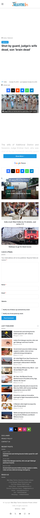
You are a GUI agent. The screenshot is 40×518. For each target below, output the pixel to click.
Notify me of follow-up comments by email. (16, 309)
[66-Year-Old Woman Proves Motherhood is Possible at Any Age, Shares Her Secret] (6, 379)
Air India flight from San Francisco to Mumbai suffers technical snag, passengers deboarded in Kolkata (26, 360)
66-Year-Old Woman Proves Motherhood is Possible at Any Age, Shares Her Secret (25, 378)
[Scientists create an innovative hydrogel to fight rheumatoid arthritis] (6, 398)
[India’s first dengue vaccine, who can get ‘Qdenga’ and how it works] (6, 343)
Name (3, 284)
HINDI (23, 509)
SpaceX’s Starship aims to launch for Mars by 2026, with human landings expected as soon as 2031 (26, 388)
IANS (5, 82)
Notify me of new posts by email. (13, 313)
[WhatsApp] (27, 90)
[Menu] (2, 4)
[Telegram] (32, 90)
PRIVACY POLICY (6, 438)
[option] (20, 188)
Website (4, 301)
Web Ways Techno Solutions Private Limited (24, 502)
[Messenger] (22, 90)
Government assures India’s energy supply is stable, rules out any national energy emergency (25, 351)
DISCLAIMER (5, 435)
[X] (13, 90)
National (10, 38)
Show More (19, 156)
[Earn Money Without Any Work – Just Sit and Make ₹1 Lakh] (6, 370)
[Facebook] (8, 90)
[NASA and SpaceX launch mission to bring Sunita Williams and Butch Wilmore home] (6, 415)
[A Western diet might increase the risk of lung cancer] (6, 406)
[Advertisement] (20, 22)
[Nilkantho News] (20, 4)
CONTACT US (5, 441)
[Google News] (20, 163)
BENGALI (17, 509)
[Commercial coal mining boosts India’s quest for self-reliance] (6, 334)
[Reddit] (18, 90)
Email (3, 293)
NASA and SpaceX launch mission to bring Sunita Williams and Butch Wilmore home (26, 415)
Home (5, 38)
